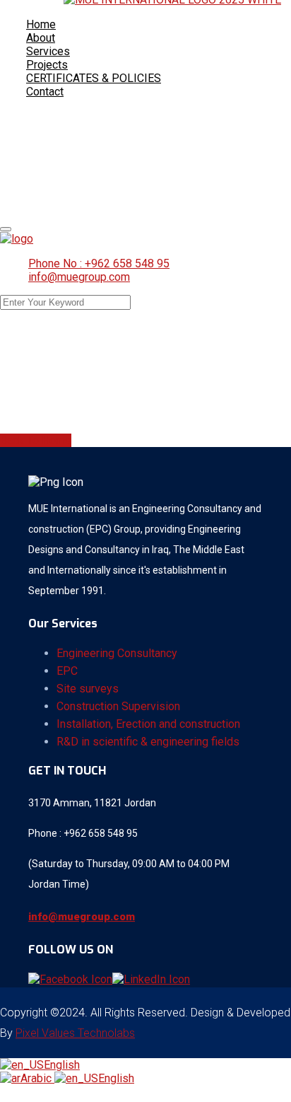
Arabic (37, 1078)
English (62, 1065)
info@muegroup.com (79, 277)
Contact (45, 91)
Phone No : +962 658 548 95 (99, 263)
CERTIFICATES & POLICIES (93, 78)
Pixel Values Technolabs (75, 1033)
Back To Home (35, 440)
